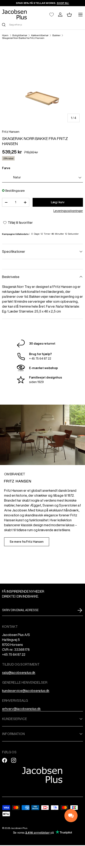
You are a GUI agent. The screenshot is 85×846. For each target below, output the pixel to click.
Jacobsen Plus (19, 828)
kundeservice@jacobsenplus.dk (25, 690)
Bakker (56, 35)
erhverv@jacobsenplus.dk (21, 708)
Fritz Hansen (10, 131)
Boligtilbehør (19, 35)
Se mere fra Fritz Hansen (27, 541)
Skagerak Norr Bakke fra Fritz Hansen (23, 38)
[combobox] (42, 24)
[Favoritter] (52, 15)
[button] (69, 14)
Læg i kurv (57, 202)
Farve (6, 168)
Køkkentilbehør (39, 35)
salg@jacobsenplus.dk (18, 672)
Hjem (5, 35)
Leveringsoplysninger (68, 210)
